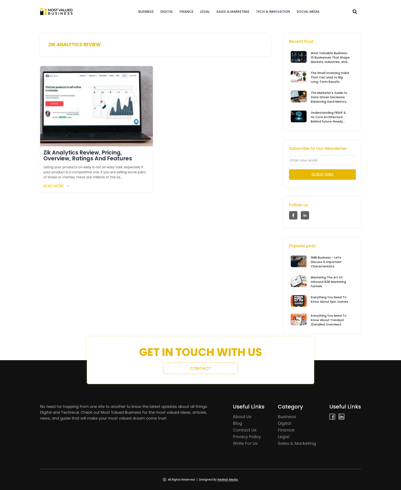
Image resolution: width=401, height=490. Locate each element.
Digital (166, 11)
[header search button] (355, 12)
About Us (242, 417)
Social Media (308, 11)
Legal (205, 11)
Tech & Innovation (273, 11)
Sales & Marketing (232, 11)
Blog (237, 423)
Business (146, 11)
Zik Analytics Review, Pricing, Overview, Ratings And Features (87, 155)
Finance (186, 11)
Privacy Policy (247, 437)
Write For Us (245, 443)
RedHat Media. (228, 479)
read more (53, 186)
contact (200, 368)
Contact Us (244, 430)
